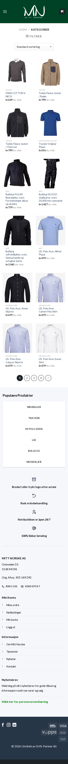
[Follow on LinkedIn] (14, 725)
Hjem (23, 29)
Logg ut (10, 627)
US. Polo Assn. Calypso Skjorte (14, 361)
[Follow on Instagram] (9, 725)
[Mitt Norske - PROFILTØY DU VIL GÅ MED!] (34, 11)
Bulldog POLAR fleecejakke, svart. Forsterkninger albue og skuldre (17, 199)
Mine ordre (12, 605)
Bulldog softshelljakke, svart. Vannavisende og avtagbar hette (17, 256)
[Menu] (5, 11)
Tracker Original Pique (47, 145)
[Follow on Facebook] (3, 725)
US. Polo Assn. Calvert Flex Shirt (48, 310)
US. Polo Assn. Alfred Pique (50, 253)
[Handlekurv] (62, 12)
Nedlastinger (13, 612)
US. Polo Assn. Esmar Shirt (50, 361)
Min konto (12, 619)
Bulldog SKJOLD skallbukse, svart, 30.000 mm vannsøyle (50, 197)
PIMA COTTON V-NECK (16, 95)
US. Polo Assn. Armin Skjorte (17, 310)
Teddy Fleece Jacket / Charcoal (17, 145)
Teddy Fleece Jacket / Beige (50, 95)
